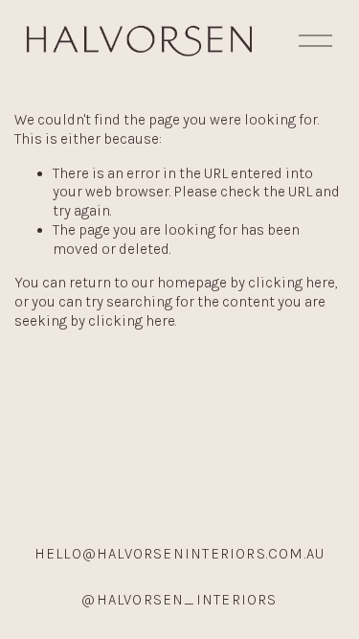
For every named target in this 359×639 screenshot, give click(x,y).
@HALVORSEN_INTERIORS (179, 599)
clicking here (291, 282)
